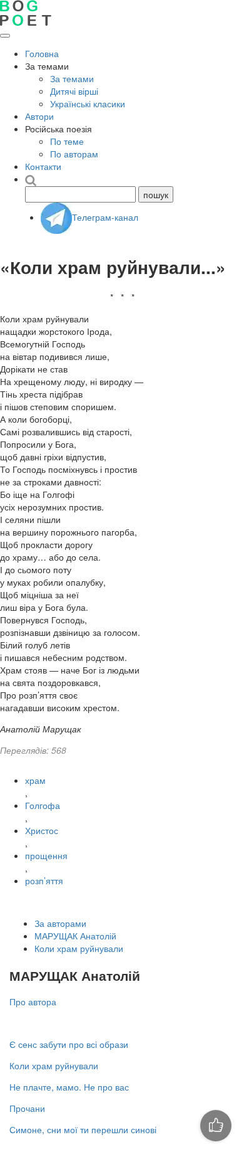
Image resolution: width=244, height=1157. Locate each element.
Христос (41, 830)
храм (35, 780)
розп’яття (44, 880)
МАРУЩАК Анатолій (75, 935)
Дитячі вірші (74, 91)
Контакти (43, 166)
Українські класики (87, 103)
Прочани (27, 1108)
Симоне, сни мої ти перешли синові (82, 1129)
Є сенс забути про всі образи (68, 1044)
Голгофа (42, 805)
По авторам (74, 153)
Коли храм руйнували (78, 948)
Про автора (32, 1001)
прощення (46, 855)
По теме (67, 141)
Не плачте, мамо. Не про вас (69, 1086)
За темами (72, 78)
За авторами (60, 923)
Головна (42, 53)
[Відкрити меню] (5, 36)
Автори (39, 116)
